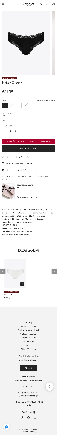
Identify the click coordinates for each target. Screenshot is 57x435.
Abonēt (28, 368)
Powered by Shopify (28, 432)
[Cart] (53, 4)
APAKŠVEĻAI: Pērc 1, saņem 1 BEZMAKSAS (28, 141)
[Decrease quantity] (5, 131)
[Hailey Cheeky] (15, 273)
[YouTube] (35, 418)
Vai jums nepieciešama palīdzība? (20, 163)
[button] (54, 271)
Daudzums (7, 126)
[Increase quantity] (15, 131)
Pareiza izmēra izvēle (46, 100)
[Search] (41, 4)
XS (5, 105)
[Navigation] (3, 4)
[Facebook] (22, 418)
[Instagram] (28, 418)
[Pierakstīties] (47, 4)
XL (32, 105)
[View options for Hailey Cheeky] (22, 284)
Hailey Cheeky (10, 295)
